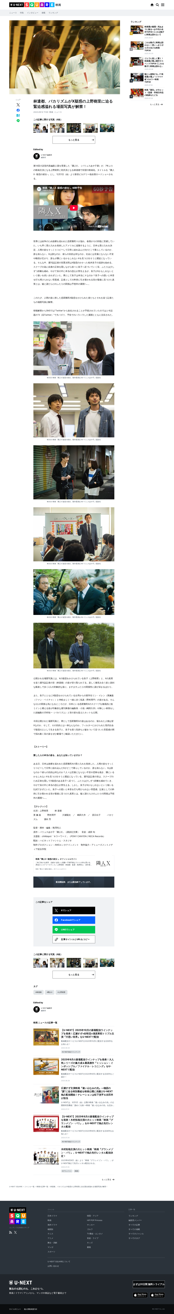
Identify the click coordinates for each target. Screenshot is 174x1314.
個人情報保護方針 (30, 1309)
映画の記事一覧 (42, 1187)
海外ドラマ (52, 1225)
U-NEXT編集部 (46, 155)
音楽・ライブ (92, 1238)
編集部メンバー (135, 1220)
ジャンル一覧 (29, 1187)
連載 (43, 13)
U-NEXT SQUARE (15, 1187)
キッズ (90, 1243)
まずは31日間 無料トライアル (149, 1284)
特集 (22, 13)
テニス (50, 1234)
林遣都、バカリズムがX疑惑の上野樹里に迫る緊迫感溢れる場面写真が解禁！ (79, 1187)
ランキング (53, 13)
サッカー (91, 1225)
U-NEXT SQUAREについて (59, 1261)
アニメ (50, 1238)
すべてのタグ (134, 1238)
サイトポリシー (15, 1309)
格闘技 (50, 1229)
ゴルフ (90, 1229)
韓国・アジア (92, 1216)
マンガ (50, 1247)
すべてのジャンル (136, 1234)
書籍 (89, 1247)
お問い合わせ (53, 1266)
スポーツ (51, 1252)
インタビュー (32, 13)
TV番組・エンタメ (95, 1234)
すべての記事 (134, 1225)
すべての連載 (134, 1229)
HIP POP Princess (94, 1220)
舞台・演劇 (52, 1243)
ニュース (13, 13)
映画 (51, 112)
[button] (163, 5)
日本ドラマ (52, 1216)
